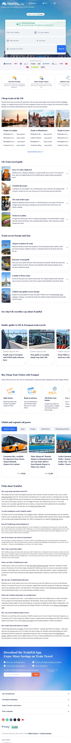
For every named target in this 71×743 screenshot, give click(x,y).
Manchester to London (39, 668)
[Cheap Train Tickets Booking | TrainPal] (7, 2)
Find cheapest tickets (35, 61)
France (32, 313)
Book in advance (31, 416)
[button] (54, 38)
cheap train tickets (22, 520)
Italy (13, 313)
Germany (24, 313)
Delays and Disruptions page (44, 637)
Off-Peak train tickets (51, 417)
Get (66, 739)
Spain (18, 313)
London (25, 661)
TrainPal (36, 540)
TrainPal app (31, 546)
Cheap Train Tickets (37, 531)
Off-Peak (12, 115)
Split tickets (8, 416)
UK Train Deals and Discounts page (44, 593)
